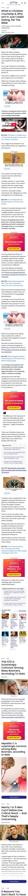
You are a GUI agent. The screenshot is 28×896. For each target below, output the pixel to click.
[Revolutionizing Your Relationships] (14, 2)
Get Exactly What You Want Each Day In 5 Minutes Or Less (14, 457)
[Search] (21, 2)
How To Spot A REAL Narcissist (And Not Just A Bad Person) (14, 453)
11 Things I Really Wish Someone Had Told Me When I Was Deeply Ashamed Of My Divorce (14, 599)
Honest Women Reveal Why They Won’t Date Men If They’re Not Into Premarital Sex (12, 283)
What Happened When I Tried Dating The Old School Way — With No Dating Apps (13, 358)
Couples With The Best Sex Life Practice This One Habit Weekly (13, 462)
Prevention (4, 677)
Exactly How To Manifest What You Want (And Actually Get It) (14, 448)
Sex (8, 7)
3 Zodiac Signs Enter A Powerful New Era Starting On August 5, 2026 (14, 604)
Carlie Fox (4, 30)
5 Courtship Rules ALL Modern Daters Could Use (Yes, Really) (12, 202)
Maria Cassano (5, 822)
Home (2, 7)
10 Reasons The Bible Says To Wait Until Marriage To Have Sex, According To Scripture (14, 137)
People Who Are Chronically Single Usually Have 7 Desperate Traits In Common (14, 592)
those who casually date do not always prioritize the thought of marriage (13, 274)
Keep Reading (14, 797)
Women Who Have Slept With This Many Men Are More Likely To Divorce (13, 470)
